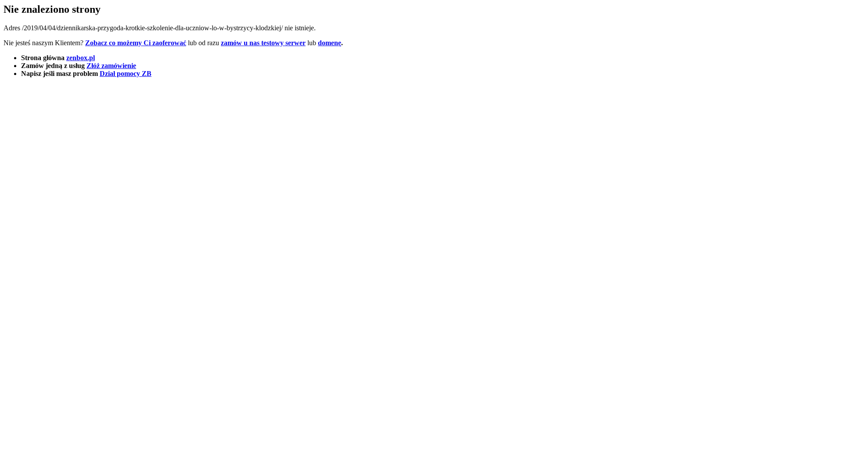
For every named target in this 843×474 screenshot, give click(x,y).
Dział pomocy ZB (125, 73)
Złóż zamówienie (111, 65)
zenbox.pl (80, 57)
